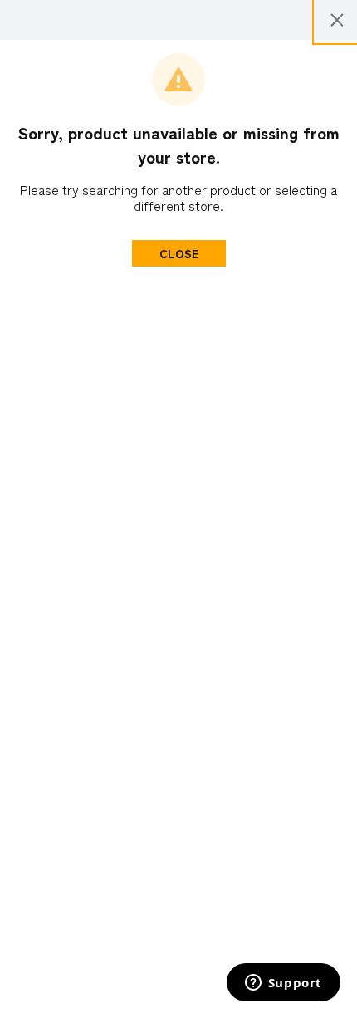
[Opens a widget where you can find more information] (283, 984)
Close (178, 253)
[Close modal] (337, 20)
